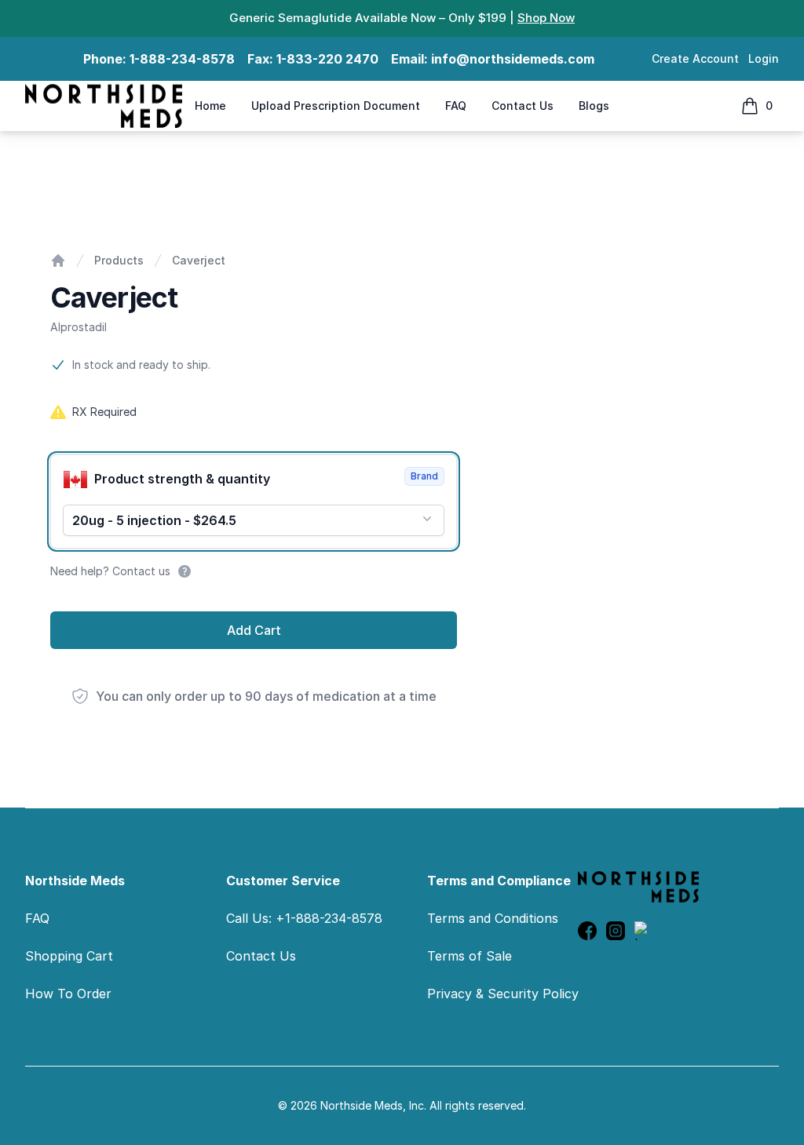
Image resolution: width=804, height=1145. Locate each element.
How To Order (68, 993)
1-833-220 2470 (327, 59)
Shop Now (546, 17)
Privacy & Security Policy (503, 993)
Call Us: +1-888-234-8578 (304, 918)
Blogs (594, 105)
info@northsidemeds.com (512, 59)
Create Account (695, 58)
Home (210, 105)
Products (119, 260)
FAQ (455, 105)
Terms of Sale (469, 956)
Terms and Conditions (492, 918)
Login (763, 58)
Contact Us (523, 105)
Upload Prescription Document (335, 105)
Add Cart (254, 630)
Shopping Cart (69, 956)
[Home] (58, 260)
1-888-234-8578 (182, 59)
